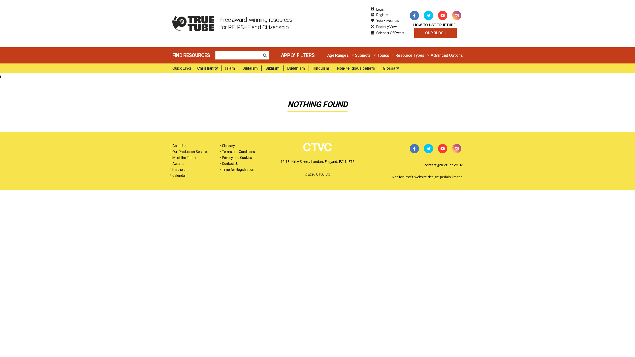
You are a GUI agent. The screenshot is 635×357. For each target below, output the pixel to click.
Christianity (207, 68)
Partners (179, 170)
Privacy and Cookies (237, 158)
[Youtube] (442, 15)
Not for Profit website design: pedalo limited (427, 177)
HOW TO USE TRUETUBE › (435, 25)
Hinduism (321, 68)
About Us (179, 146)
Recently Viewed (388, 27)
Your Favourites (387, 21)
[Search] (266, 55)
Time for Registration (238, 170)
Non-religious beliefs (356, 68)
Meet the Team (184, 158)
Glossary (391, 68)
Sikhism (272, 68)
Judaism (250, 68)
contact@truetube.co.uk (443, 165)
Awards (178, 164)
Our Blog (434, 33)
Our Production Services (190, 152)
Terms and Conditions (238, 152)
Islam (230, 68)
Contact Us (230, 164)
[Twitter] (428, 15)
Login (380, 9)
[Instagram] (457, 15)
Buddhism (296, 68)
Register (382, 15)
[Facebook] (414, 15)
